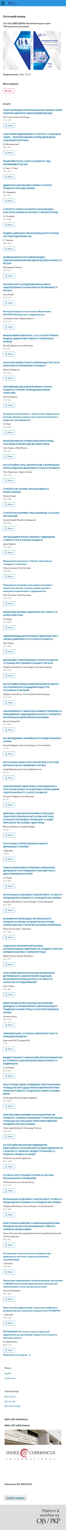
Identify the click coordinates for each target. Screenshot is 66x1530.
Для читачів (10, 1396)
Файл (7, 91)
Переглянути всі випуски (15, 1355)
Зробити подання (15, 1498)
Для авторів (10, 1401)
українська (10, 1378)
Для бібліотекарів (13, 1406)
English (8, 1373)
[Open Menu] (3, 3)
